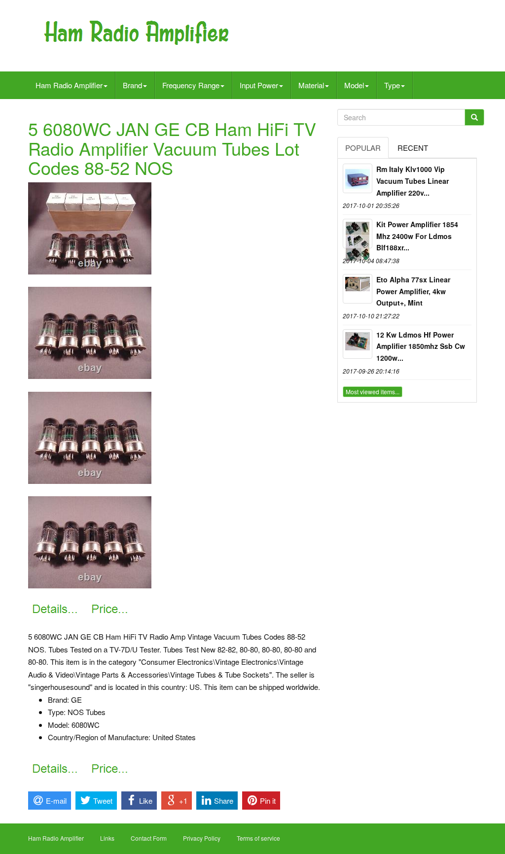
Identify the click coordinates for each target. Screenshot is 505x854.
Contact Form (149, 838)
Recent (412, 147)
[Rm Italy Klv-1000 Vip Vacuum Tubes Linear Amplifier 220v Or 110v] (357, 178)
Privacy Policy (201, 838)
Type (392, 85)
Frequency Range (190, 85)
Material (311, 85)
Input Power (259, 85)
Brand (132, 85)
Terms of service (258, 838)
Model (354, 85)
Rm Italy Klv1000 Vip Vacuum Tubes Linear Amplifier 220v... (412, 181)
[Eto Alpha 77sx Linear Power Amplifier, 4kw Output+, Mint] (357, 289)
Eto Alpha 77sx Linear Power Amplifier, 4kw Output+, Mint (413, 291)
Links (107, 838)
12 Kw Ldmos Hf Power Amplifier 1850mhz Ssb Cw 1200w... (420, 346)
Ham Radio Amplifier (69, 85)
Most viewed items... (372, 391)
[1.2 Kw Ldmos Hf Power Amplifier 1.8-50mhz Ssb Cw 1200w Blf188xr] (357, 344)
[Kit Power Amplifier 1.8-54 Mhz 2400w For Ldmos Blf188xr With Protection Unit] (357, 233)
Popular (363, 147)
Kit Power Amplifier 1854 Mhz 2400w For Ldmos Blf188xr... (417, 236)
